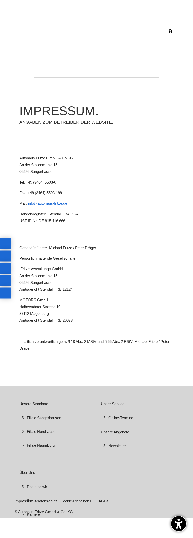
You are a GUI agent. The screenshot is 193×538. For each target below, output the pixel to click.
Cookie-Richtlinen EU (77, 501)
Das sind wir (37, 487)
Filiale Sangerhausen (44, 418)
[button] (179, 524)
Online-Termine (120, 418)
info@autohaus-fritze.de (47, 203)
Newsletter (117, 446)
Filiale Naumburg (41, 445)
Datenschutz (47, 501)
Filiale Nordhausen (42, 431)
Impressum (24, 501)
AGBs (104, 501)
